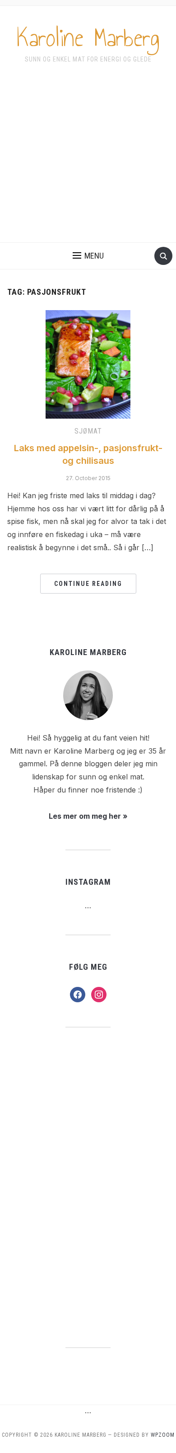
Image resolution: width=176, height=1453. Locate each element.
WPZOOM (163, 1435)
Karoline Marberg (88, 38)
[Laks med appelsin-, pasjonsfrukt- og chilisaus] (88, 363)
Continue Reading (88, 583)
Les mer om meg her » (88, 816)
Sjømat (88, 431)
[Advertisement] (88, 159)
